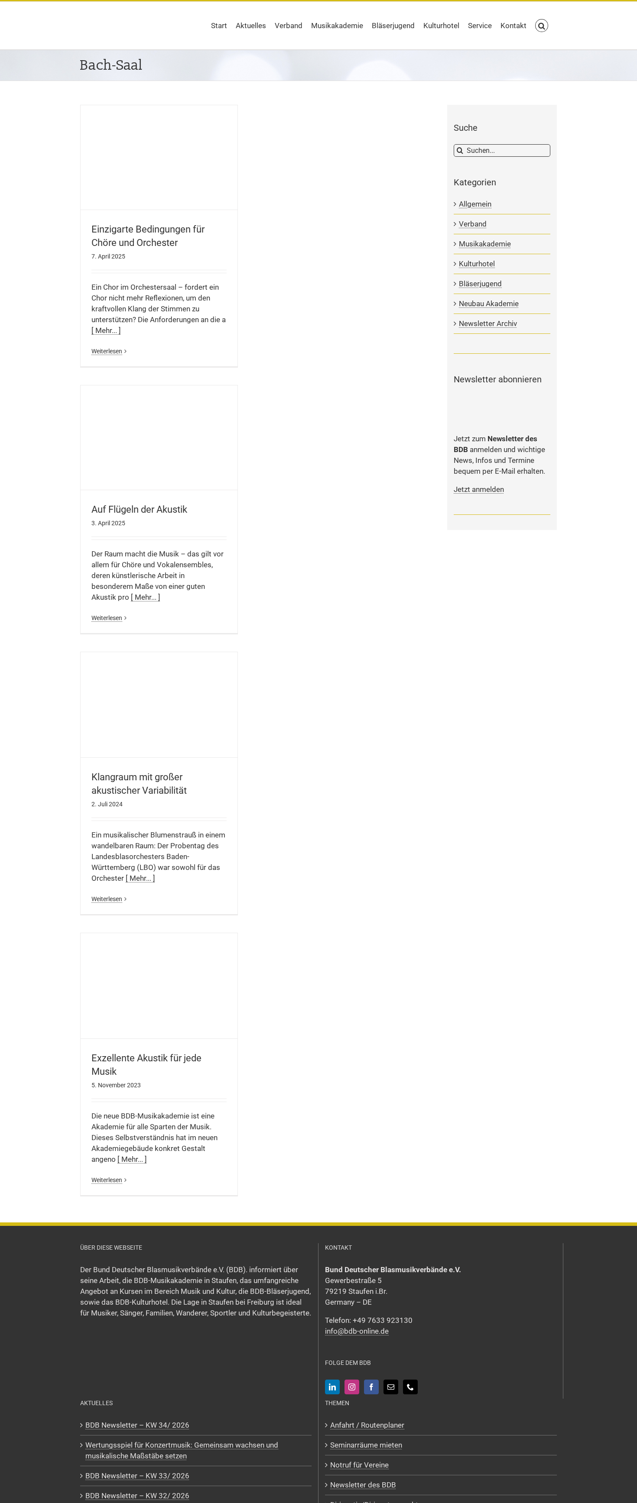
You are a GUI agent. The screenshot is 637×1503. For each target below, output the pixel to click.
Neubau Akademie (489, 303)
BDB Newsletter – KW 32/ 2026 (137, 1495)
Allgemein (475, 204)
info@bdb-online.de (357, 1331)
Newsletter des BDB (363, 1484)
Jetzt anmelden (479, 489)
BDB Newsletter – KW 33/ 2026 (137, 1475)
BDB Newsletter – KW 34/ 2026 (137, 1425)
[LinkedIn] (332, 1387)
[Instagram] (351, 1387)
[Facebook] (371, 1387)
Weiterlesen (106, 351)
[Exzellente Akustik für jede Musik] (159, 985)
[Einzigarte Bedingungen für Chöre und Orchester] (159, 157)
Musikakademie (485, 243)
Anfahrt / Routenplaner (367, 1425)
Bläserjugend (480, 283)
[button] (541, 25)
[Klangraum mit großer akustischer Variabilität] (159, 704)
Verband (473, 224)
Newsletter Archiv (488, 323)
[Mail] (391, 1387)
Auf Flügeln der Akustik (139, 509)
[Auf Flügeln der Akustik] (159, 437)
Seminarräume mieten (366, 1445)
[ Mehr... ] (106, 330)
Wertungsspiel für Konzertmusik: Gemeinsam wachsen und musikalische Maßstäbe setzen (181, 1450)
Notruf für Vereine (359, 1465)
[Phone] (410, 1387)
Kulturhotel (477, 263)
